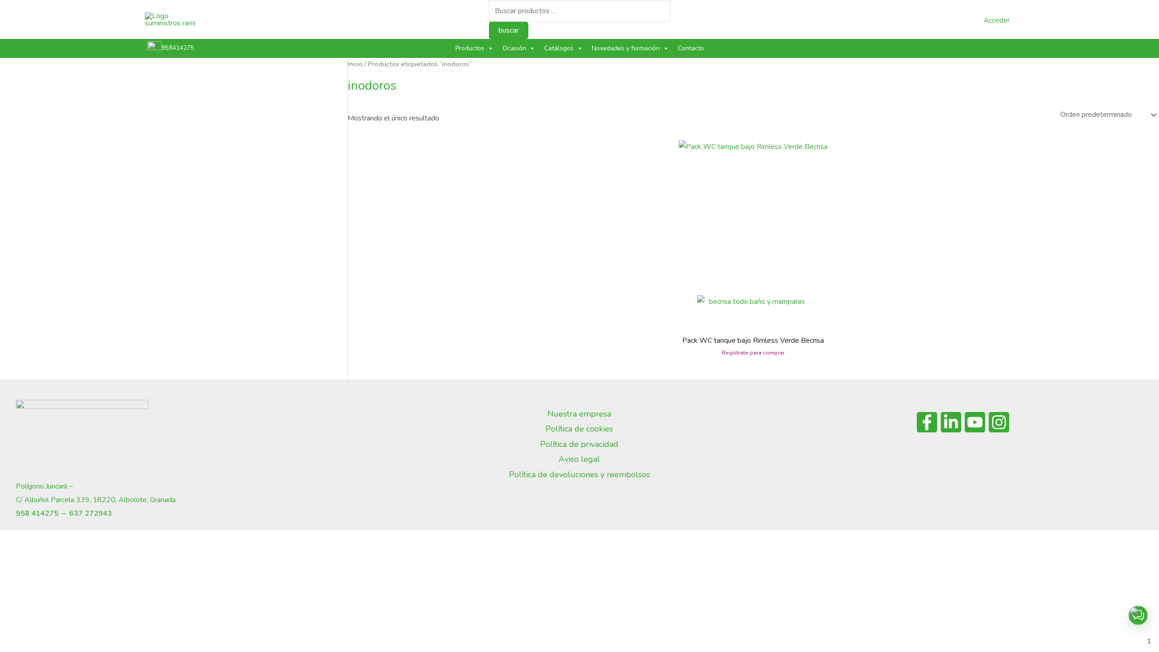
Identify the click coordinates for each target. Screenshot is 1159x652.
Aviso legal (579, 459)
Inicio (355, 63)
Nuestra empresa (579, 413)
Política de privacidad (579, 444)
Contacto (691, 48)
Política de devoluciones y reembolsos (579, 474)
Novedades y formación (626, 48)
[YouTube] (975, 422)
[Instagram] (999, 422)
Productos (469, 48)
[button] (1138, 615)
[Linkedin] (951, 422)
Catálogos (559, 48)
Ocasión (514, 48)
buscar (508, 30)
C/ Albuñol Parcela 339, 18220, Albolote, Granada (96, 500)
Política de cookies (579, 428)
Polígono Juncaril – (44, 486)
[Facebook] (927, 422)
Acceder (997, 20)
